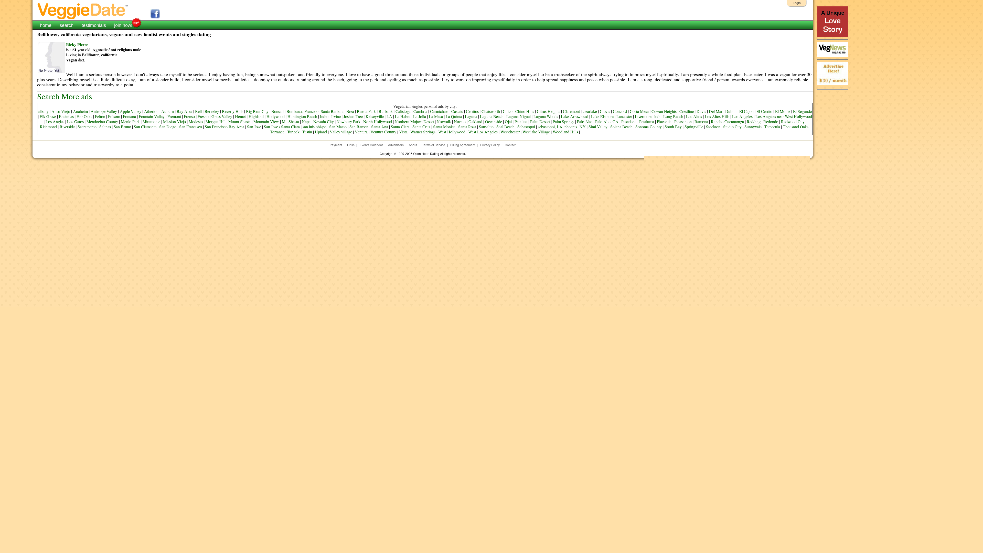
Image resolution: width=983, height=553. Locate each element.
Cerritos (472, 111)
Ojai (508, 121)
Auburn (167, 111)
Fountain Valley (152, 116)
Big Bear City (257, 111)
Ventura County (383, 131)
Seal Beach (505, 126)
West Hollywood (451, 131)
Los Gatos (75, 121)
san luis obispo (314, 126)
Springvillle (694, 126)
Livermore (643, 116)
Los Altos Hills (717, 116)
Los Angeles (742, 116)
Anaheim (80, 111)
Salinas (105, 126)
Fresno (203, 116)
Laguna (471, 116)
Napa (306, 121)
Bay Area (184, 111)
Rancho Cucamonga (727, 121)
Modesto (196, 121)
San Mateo (338, 126)
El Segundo (802, 111)
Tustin (307, 131)
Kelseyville (375, 116)
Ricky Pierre (77, 44)
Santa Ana (379, 126)
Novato (460, 121)
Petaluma (646, 121)
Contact (510, 145)
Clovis (605, 111)
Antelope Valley (104, 111)
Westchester (510, 131)
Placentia (664, 121)
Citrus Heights (548, 111)
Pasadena (628, 121)
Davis (701, 111)
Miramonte (151, 121)
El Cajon (746, 111)
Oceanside (493, 121)
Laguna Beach (492, 116)
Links (351, 145)
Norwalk (444, 121)
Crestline (686, 111)
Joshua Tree (353, 116)
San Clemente (145, 126)
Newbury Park (348, 121)
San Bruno (122, 126)
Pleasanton (683, 121)
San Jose (254, 126)
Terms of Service (433, 145)
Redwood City (793, 121)
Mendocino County (102, 121)
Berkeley (212, 111)
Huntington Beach (302, 116)
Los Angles (55, 121)
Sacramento (87, 126)
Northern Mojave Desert (414, 121)
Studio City (732, 126)
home (45, 25)
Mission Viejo (174, 121)
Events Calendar (371, 145)
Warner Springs (422, 131)
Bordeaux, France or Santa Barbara (315, 111)
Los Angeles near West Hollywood (783, 116)
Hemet (240, 116)
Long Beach (673, 116)
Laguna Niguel (518, 116)
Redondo (770, 121)
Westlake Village (536, 131)
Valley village (341, 131)
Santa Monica (444, 126)
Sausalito (486, 126)
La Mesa (436, 116)
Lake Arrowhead (574, 116)
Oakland (475, 121)
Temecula (772, 126)
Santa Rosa (467, 126)
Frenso (189, 116)
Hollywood (275, 116)
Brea (350, 111)
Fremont (174, 116)
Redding (754, 121)
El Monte (782, 111)
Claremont (571, 111)
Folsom (114, 116)
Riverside (67, 126)
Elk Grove (48, 116)
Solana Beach (621, 126)
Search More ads (64, 96)
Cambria (420, 111)
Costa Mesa (639, 111)
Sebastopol (526, 126)
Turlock (293, 131)
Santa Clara (400, 126)
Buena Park (366, 111)
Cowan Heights (664, 111)
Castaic (457, 111)
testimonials (94, 25)
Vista (403, 131)
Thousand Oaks (795, 126)
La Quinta (454, 116)
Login (797, 3)
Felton (100, 116)
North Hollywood (377, 121)
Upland (321, 131)
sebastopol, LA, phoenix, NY (562, 126)
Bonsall (277, 111)
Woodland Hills (565, 131)
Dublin (730, 111)
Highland (256, 116)
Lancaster (624, 116)
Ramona (701, 121)
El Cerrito (764, 111)
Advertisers (396, 145)
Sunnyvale (753, 126)
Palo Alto (584, 121)
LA (389, 116)
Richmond (48, 126)
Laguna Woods (545, 116)
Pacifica (521, 121)
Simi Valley (598, 126)
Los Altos (694, 116)
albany (43, 111)
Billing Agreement (462, 145)
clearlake (590, 111)
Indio (324, 116)
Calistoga (403, 111)
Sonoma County (648, 126)
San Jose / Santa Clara (282, 126)
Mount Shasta (239, 121)
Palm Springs (563, 121)
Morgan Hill (216, 121)
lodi (657, 116)
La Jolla (419, 116)
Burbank (386, 111)
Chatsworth (491, 111)
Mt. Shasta (290, 121)
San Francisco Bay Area (224, 126)
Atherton (151, 111)
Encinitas (66, 116)
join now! (123, 25)
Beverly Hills (232, 111)
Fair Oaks (84, 116)
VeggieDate (83, 11)
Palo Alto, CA (606, 121)
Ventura (361, 131)
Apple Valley (130, 111)
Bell (198, 111)
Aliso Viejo (60, 111)
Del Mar (715, 111)
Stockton (713, 126)
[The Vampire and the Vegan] (832, 36)
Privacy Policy (490, 145)
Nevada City (323, 121)
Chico (507, 111)
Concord (620, 111)
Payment (336, 145)
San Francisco (190, 126)
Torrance (277, 131)
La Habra (402, 116)
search (66, 25)
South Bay (673, 126)
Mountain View (266, 121)
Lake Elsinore (602, 116)
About (413, 145)
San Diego (167, 126)
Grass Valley (221, 116)
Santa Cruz (421, 126)
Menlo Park (130, 121)
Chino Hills (524, 111)
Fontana (129, 116)
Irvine (336, 116)
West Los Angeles (483, 131)
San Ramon (358, 126)
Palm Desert (540, 121)
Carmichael (439, 111)
